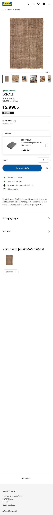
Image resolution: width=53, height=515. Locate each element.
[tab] (26, 218)
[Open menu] (49, 3)
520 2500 (6, 501)
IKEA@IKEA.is (7, 499)
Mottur (9, 10)
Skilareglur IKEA (12, 189)
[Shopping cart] (43, 3)
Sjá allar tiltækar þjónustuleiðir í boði (20, 185)
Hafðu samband (8, 505)
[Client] (33, 3)
